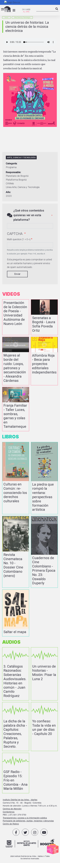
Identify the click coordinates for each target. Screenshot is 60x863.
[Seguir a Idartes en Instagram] (34, 832)
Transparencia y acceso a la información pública (25, 817)
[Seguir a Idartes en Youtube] (43, 832)
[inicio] (5, 9)
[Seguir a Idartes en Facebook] (16, 832)
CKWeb (10, 183)
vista (15, 317)
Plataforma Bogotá (16, 179)
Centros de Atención (12, 808)
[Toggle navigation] (13, 10)
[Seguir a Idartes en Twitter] (25, 832)
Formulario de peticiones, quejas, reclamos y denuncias (28, 820)
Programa (11, 167)
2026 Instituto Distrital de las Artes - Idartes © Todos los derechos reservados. (30, 857)
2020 (9, 195)
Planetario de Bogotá (17, 175)
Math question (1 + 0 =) (18, 239)
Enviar (17, 274)
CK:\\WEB (26, 9)
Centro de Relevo (11, 823)
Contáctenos (8, 811)
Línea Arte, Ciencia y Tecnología (22, 187)
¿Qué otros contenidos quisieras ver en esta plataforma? (28, 215)
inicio (6, 17)
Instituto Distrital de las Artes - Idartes (20, 799)
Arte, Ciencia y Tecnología (22, 17)
